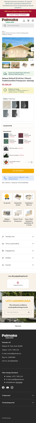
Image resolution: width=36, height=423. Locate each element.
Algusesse (18, 326)
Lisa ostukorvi (18, 171)
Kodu (3, 31)
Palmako (8, 418)
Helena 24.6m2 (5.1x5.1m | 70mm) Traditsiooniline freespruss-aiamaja (15, 33)
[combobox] (18, 25)
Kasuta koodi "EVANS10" (18, 15)
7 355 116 (21, 177)
